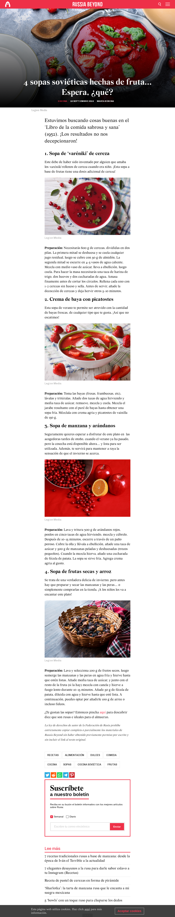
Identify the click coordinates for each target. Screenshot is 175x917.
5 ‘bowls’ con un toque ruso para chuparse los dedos (83, 900)
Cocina (62, 101)
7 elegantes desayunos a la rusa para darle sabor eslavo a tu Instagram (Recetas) (87, 871)
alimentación (74, 755)
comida (111, 755)
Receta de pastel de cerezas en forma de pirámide (82, 880)
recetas (53, 755)
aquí (103, 712)
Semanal (58, 816)
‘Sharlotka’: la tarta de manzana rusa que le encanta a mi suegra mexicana (87, 891)
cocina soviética (89, 764)
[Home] (7, 4)
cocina (52, 764)
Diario (73, 816)
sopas (67, 764)
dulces (95, 755)
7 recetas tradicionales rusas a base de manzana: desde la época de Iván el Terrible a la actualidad (87, 859)
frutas (112, 764)
